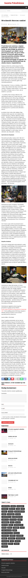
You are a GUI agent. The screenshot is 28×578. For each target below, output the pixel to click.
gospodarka (11, 514)
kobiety (20, 519)
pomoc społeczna (6, 530)
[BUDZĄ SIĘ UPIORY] (4, 460)
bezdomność (20, 506)
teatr (11, 541)
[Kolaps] (4, 489)
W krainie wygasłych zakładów (16, 429)
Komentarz (4, 393)
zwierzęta (4, 546)
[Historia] (4, 467)
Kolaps (10, 487)
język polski (13, 519)
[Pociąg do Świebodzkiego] (4, 452)
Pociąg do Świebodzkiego (14, 451)
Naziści (9, 527)
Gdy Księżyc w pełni (13, 495)
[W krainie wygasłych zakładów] (4, 431)
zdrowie (17, 543)
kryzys (12, 522)
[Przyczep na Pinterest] (12, 379)
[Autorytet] (4, 445)
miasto (11, 525)
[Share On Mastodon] (24, 379)
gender (4, 514)
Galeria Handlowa (19, 511)
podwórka (16, 527)
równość (12, 535)
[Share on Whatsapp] (21, 379)
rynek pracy (5, 535)
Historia (10, 465)
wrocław (4, 543)
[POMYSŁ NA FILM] (4, 438)
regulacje (16, 533)
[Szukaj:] (14, 10)
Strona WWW (4, 412)
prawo (14, 530)
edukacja (4, 511)
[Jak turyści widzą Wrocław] (4, 474)
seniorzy (4, 538)
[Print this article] (18, 379)
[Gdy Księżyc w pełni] (4, 496)
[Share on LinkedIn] (9, 379)
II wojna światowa (17, 517)
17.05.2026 (11, 496)
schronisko (20, 535)
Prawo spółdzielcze (7, 533)
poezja (22, 527)
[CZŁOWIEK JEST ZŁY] (4, 482)
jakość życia (5, 519)
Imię (2, 404)
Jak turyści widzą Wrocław (15, 473)
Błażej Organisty (12, 24)
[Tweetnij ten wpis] (6, 379)
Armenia (13, 506)
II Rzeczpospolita (6, 517)
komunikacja (5, 522)
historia (18, 514)
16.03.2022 (5, 24)
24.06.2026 (11, 474)
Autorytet (10, 443)
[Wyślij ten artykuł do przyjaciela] (15, 379)
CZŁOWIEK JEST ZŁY (13, 480)
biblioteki (12, 508)
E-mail (2, 408)
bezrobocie (5, 508)
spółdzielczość (20, 538)
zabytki (11, 543)
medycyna (4, 525)
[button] (26, 7)
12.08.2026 (11, 430)
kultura (18, 522)
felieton (11, 511)
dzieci (22, 508)
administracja (5, 506)
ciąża (18, 508)
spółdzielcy (12, 538)
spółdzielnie (5, 541)
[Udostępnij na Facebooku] (3, 379)
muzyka (4, 527)
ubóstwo (17, 541)
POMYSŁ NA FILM (12, 436)
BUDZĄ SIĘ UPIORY (12, 458)
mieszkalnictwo (19, 525)
